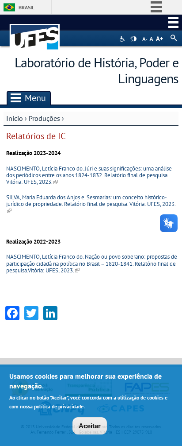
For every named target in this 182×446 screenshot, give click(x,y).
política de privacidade (58, 406)
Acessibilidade (123, 39)
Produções (44, 118)
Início (14, 118)
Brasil (26, 7)
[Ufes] (35, 33)
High (133, 39)
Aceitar (90, 426)
